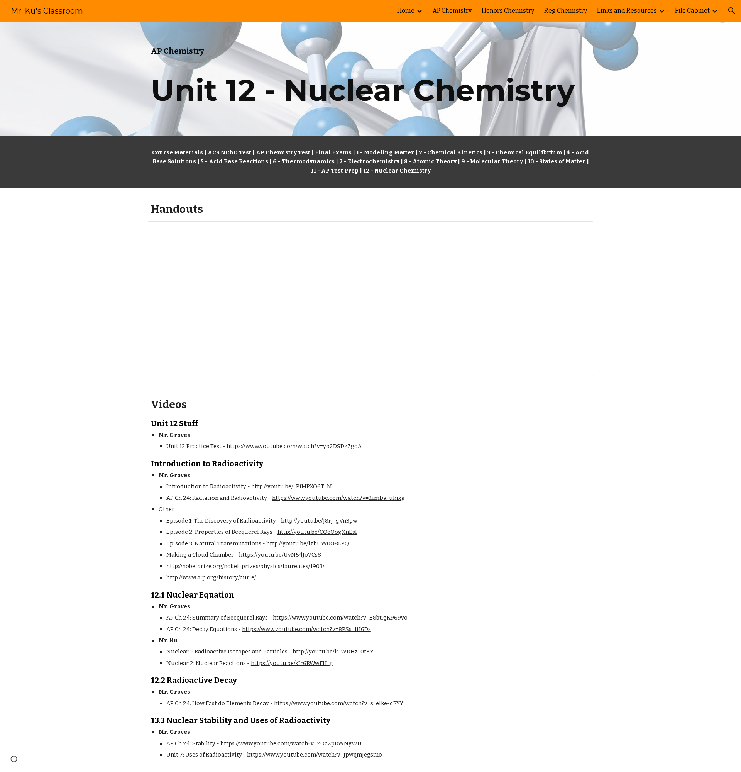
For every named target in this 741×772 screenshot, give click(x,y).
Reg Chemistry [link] (565, 10)
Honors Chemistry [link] (508, 10)
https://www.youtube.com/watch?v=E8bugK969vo (340, 617)
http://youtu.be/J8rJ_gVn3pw (319, 520)
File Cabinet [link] (692, 10)
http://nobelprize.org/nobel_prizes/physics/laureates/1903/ (245, 566)
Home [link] (405, 10)
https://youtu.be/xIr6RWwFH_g (292, 663)
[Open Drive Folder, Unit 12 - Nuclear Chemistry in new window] (578, 231)
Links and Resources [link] (627, 10)
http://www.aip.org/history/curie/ (211, 577)
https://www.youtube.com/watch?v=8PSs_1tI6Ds (306, 629)
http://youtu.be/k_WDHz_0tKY (333, 651)
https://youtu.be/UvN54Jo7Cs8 (280, 554)
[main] (370, 78)
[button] (731, 11)
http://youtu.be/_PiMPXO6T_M (291, 486)
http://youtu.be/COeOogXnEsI (317, 531)
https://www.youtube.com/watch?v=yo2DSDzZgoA (294, 446)
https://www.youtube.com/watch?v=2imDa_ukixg (338, 497)
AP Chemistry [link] (452, 10)
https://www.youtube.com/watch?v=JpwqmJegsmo (314, 754)
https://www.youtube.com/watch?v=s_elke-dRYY (338, 703)
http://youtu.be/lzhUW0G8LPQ (307, 543)
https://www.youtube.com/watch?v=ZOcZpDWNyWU (291, 743)
